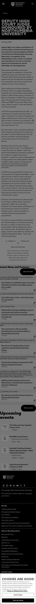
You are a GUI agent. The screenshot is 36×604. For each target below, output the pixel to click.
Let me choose (18, 595)
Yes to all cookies (18, 600)
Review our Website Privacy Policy (17, 591)
